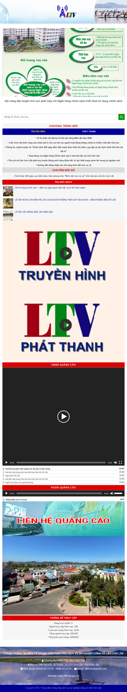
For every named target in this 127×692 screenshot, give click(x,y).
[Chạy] (6, 462)
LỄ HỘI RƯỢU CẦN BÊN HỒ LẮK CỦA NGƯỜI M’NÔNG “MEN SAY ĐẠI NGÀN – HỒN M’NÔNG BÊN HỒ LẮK (65, 200)
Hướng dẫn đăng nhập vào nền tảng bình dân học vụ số (64, 165)
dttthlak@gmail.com (96, 668)
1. (26, 469)
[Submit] (121, 117)
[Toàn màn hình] (120, 462)
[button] (63, 416)
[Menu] (5, 11)
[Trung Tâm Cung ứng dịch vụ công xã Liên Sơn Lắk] (63, 11)
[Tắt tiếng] (115, 462)
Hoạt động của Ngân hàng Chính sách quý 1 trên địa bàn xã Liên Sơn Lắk (64, 156)
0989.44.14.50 (64, 668)
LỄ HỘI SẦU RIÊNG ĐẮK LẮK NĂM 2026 (34, 212)
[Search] (123, 12)
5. (18, 482)
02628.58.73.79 (44, 668)
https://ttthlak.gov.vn (68, 676)
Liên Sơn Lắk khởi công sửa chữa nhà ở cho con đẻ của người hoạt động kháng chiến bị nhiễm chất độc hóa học (64, 143)
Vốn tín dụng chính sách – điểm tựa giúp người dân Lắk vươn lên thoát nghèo (50, 188)
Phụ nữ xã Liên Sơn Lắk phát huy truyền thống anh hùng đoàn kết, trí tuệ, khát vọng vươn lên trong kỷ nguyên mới (64, 160)
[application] (63, 416)
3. (11, 475)
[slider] (118, 493)
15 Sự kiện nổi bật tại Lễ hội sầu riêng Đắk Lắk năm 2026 (64, 138)
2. (25, 472)
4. (25, 479)
